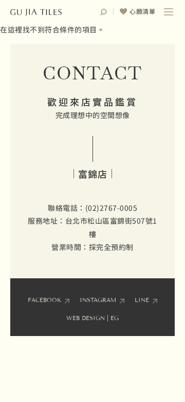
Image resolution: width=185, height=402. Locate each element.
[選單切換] (168, 12)
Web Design (85, 318)
